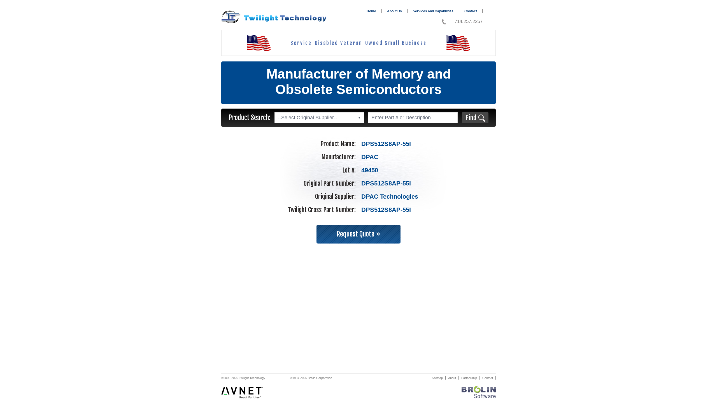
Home (371, 11)
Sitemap (437, 378)
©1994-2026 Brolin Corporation (311, 378)
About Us (394, 11)
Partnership (469, 378)
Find (470, 117)
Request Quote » (358, 234)
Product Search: (249, 117)
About (452, 378)
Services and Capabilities (433, 11)
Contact (470, 11)
